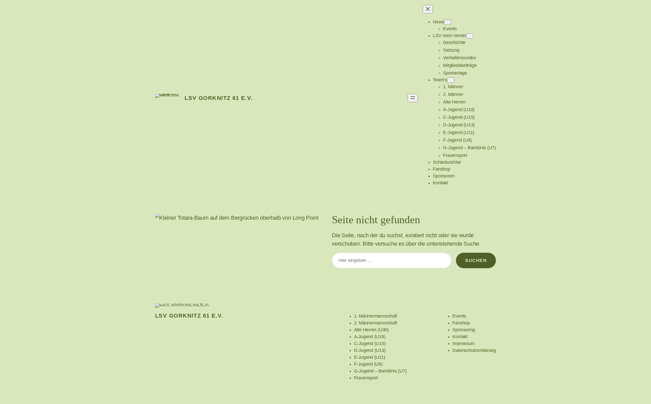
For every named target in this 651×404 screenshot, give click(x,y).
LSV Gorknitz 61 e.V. (219, 98)
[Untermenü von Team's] (450, 80)
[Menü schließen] (428, 9)
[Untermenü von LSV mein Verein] (469, 36)
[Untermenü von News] (447, 22)
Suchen (476, 260)
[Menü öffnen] (413, 98)
